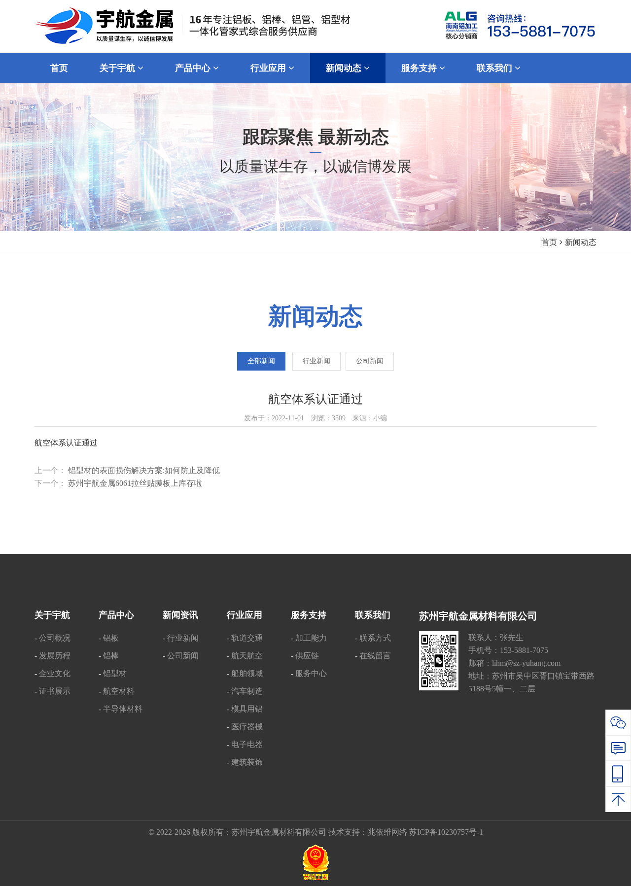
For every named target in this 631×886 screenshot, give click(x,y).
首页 (549, 242)
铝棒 (111, 655)
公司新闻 (370, 361)
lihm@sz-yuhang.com (526, 663)
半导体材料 (122, 709)
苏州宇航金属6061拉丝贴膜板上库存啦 (135, 483)
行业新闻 (316, 361)
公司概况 (54, 638)
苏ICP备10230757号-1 (446, 832)
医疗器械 (247, 726)
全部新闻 (261, 361)
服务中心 (311, 673)
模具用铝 (247, 709)
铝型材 (115, 673)
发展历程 (54, 655)
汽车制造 (247, 691)
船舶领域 (247, 673)
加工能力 (311, 638)
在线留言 (375, 655)
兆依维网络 (387, 832)
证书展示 (54, 691)
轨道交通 (247, 638)
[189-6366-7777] (618, 773)
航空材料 (119, 691)
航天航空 (247, 655)
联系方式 (375, 638)
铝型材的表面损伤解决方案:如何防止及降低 (144, 470)
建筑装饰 (247, 762)
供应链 (307, 655)
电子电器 (247, 744)
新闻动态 (580, 242)
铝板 (111, 638)
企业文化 (54, 673)
